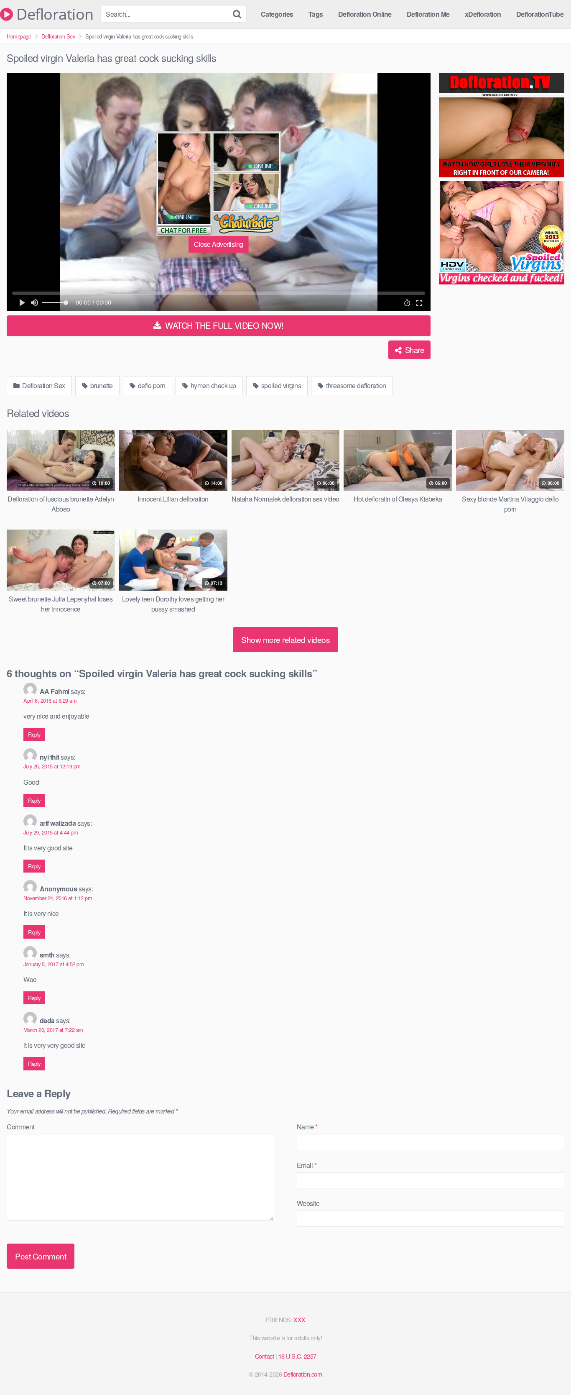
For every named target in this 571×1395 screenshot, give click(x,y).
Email (307, 1165)
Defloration (53, 14)
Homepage (19, 36)
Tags (315, 14)
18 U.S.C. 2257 (297, 1355)
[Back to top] (548, 1368)
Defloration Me (428, 14)
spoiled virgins (280, 385)
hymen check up (212, 385)
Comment (20, 1126)
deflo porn (151, 385)
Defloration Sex (58, 36)
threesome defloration (355, 385)
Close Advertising (218, 244)
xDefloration (483, 14)
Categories (277, 14)
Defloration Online (365, 14)
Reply (34, 734)
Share (413, 349)
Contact (264, 1355)
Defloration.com (302, 1373)
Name (307, 1126)
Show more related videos (285, 639)
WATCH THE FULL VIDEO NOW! (223, 325)
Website (308, 1203)
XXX (299, 1319)
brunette (101, 385)
